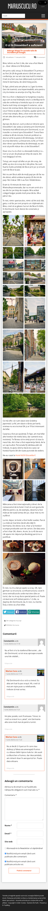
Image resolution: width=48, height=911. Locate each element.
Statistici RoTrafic (33, 903)
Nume (8, 825)
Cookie (23, 903)
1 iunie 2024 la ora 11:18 (12, 644)
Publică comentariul (24, 871)
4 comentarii (41, 57)
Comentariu (11, 795)
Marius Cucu (11, 671)
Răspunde (8, 663)
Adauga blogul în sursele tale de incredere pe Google (22, 51)
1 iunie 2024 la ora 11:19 (14, 674)
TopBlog (7, 905)
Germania (16, 625)
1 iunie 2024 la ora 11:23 (14, 740)
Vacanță (18, 621)
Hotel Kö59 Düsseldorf (25, 455)
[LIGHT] (42, 3)
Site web (8, 841)
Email (8, 833)
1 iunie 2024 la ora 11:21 (12, 710)
